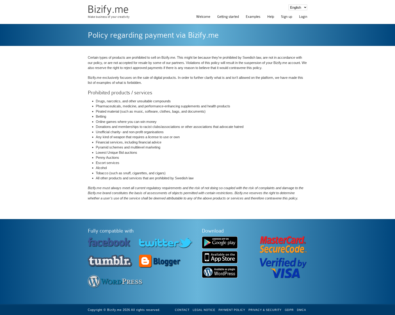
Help (270, 17)
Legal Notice (204, 310)
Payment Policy (232, 310)
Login (303, 17)
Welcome (203, 17)
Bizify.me (108, 9)
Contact (182, 310)
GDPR (289, 310)
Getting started (228, 17)
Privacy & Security (265, 310)
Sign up (286, 17)
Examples (253, 17)
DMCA (301, 310)
